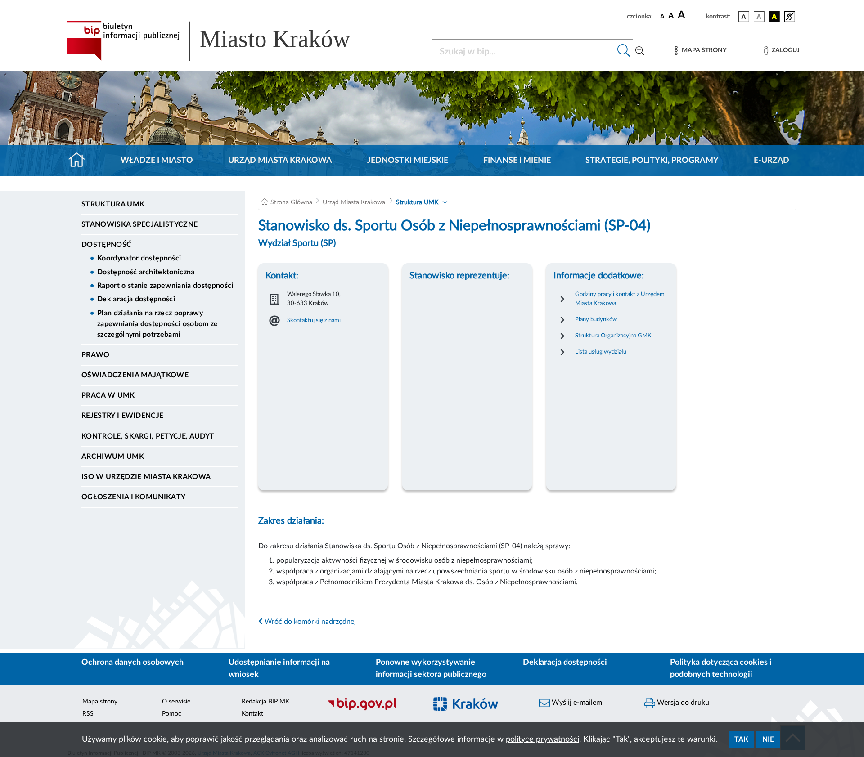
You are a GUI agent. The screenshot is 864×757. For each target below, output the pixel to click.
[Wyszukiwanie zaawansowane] (639, 51)
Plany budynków (596, 319)
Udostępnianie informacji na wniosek (279, 668)
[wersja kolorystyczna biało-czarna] (759, 16)
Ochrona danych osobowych (132, 662)
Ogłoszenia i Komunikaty (133, 497)
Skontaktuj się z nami (314, 320)
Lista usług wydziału (600, 352)
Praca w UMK (108, 395)
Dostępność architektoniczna (146, 272)
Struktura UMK (112, 204)
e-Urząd (771, 161)
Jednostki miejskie (407, 161)
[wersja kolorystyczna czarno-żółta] (774, 16)
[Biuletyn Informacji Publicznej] (372, 709)
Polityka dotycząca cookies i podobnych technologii (721, 668)
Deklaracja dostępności (136, 299)
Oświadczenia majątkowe (135, 375)
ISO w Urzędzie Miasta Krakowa (146, 476)
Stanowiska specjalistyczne (139, 224)
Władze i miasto (157, 161)
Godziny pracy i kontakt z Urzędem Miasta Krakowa (620, 298)
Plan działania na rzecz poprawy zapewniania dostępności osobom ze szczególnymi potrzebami (157, 323)
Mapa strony (99, 702)
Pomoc (171, 714)
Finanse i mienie (517, 161)
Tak (741, 739)
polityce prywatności (542, 739)
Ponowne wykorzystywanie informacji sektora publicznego (431, 668)
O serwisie (176, 702)
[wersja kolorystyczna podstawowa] (744, 16)
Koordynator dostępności (139, 258)
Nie (768, 739)
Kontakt (252, 714)
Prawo (95, 354)
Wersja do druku (682, 702)
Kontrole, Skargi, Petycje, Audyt (147, 436)
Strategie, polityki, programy (652, 161)
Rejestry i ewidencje (122, 415)
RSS (88, 714)
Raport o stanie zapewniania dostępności (165, 285)
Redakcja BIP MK (265, 702)
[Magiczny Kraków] (478, 709)
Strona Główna (291, 202)
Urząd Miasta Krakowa (280, 161)
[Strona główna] (80, 160)
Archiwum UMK (112, 456)
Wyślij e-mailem (576, 702)
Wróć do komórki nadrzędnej (309, 621)
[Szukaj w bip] (624, 51)
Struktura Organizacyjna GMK (613, 335)
